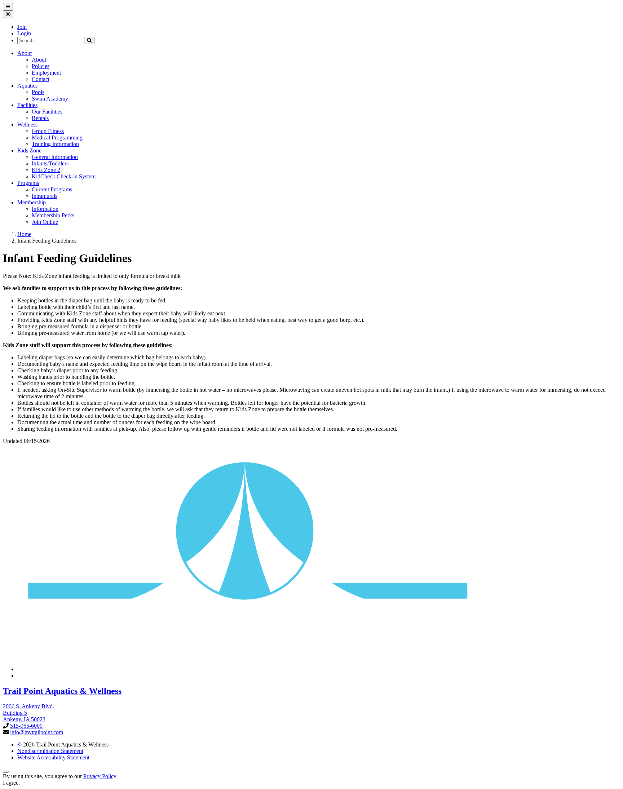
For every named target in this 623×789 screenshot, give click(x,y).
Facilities (27, 105)
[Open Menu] (8, 6)
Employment (46, 73)
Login (24, 33)
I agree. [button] (11, 783)
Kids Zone (29, 150)
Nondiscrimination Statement (50, 751)
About (24, 53)
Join (22, 27)
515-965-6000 (26, 726)
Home (24, 234)
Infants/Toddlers (50, 163)
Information (45, 209)
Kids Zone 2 (46, 170)
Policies (40, 66)
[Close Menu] (8, 14)
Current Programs (52, 189)
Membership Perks (53, 215)
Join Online (45, 222)
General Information (55, 157)
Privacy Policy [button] (99, 776)
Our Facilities (47, 111)
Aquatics (27, 86)
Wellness (27, 124)
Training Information (55, 144)
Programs (28, 183)
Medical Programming (57, 137)
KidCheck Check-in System (64, 176)
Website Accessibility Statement (53, 757)
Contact (40, 79)
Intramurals (44, 196)
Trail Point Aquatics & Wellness (62, 691)
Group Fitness (48, 131)
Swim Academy (50, 99)
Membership (31, 202)
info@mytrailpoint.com (36, 732)
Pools (38, 92)
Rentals (40, 118)
